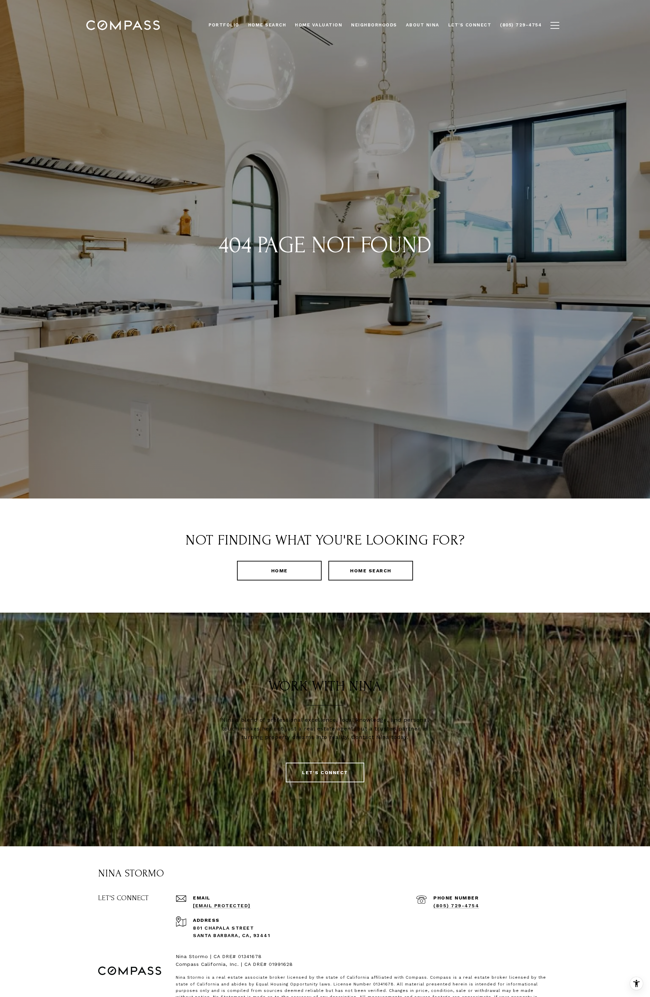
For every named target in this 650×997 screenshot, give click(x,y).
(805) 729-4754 (456, 905)
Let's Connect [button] (325, 772)
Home (279, 570)
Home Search (370, 570)
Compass (440, 977)
